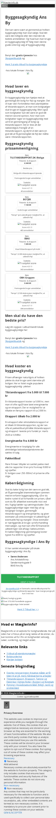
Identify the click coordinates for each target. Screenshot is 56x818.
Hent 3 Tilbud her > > (28, 609)
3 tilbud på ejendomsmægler (21, 653)
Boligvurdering (14, 656)
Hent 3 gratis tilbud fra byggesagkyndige (26, 64)
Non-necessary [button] (11, 785)
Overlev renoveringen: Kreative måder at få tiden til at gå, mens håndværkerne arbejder (29, 674)
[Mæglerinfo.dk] (9, 2)
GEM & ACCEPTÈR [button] (13, 812)
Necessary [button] (9, 758)
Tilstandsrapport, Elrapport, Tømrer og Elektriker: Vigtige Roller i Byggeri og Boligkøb (30, 680)
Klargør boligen (15, 659)
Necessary (12, 761)
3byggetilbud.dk (13, 58)
